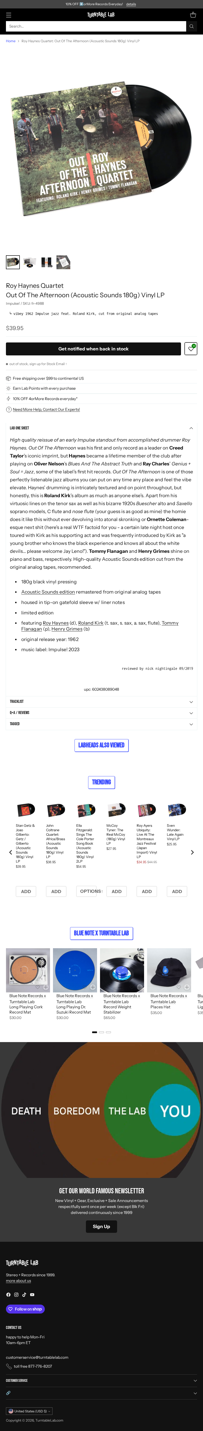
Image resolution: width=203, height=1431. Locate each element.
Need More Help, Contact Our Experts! (46, 409)
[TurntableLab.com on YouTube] (32, 1295)
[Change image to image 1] (13, 262)
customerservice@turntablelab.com (37, 1357)
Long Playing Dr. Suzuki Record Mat (73, 1009)
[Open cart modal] (193, 15)
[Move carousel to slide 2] (101, 1032)
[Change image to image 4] (63, 262)
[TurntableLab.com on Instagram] (16, 1295)
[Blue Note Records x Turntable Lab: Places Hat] (169, 970)
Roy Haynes (56, 623)
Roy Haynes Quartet (35, 285)
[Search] (191, 26)
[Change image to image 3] (46, 262)
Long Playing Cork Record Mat (26, 1009)
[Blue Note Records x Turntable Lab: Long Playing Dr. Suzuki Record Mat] (75, 970)
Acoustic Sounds (120, 559)
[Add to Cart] (46, 987)
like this (33, 519)
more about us (18, 1280)
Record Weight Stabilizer (117, 1009)
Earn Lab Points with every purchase (44, 388)
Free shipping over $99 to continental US (48, 378)
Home (11, 41)
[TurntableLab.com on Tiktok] (24, 1295)
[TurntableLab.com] (101, 14)
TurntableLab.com (49, 1420)
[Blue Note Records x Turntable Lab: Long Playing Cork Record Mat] (28, 970)
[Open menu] (8, 15)
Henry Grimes (66, 629)
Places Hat (160, 1006)
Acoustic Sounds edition (48, 592)
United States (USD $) (30, 1411)
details (131, 4)
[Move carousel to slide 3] (108, 1032)
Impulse (86, 440)
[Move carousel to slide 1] (94, 1032)
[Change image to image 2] (30, 262)
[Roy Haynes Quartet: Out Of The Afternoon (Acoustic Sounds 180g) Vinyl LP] (101, 149)
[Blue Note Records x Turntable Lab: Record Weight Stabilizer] (122, 970)
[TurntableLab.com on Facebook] (8, 1295)
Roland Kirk (90, 623)
